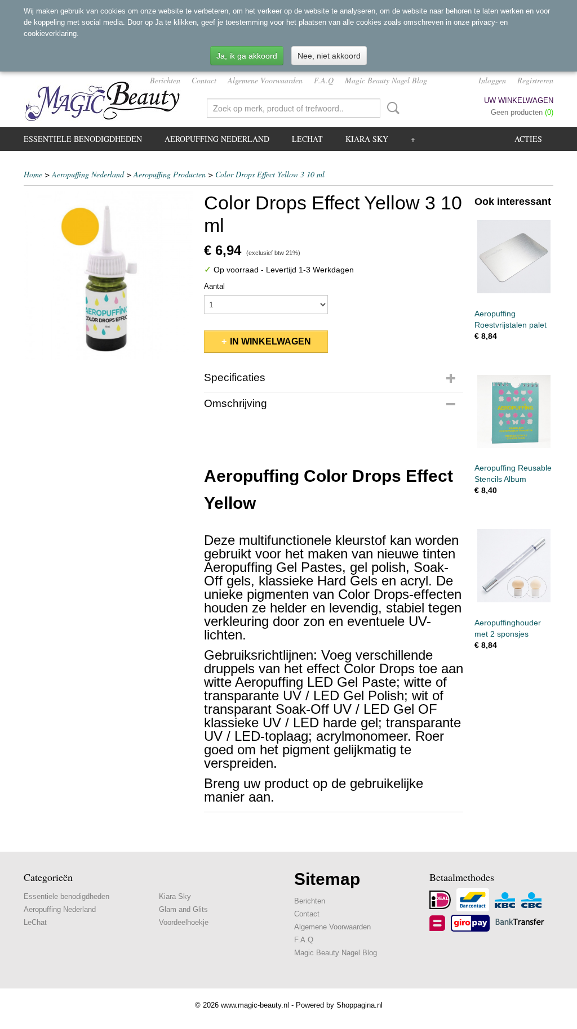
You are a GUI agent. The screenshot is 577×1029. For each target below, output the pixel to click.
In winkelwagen (270, 341)
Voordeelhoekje (183, 922)
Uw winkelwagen (518, 100)
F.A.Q (324, 80)
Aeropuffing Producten (170, 174)
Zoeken (391, 108)
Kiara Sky (366, 138)
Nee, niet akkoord (329, 55)
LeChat (307, 138)
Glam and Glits (183, 909)
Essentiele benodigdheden (83, 138)
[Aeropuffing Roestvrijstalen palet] (514, 256)
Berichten (165, 80)
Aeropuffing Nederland (217, 138)
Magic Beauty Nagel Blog (386, 80)
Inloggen (492, 80)
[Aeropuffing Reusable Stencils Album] (514, 411)
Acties (528, 138)
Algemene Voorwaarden (265, 80)
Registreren (535, 80)
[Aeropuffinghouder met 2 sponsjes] (514, 566)
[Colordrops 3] (108, 275)
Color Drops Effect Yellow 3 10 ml (270, 174)
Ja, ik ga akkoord (246, 55)
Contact (204, 80)
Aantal (214, 286)
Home (33, 174)
